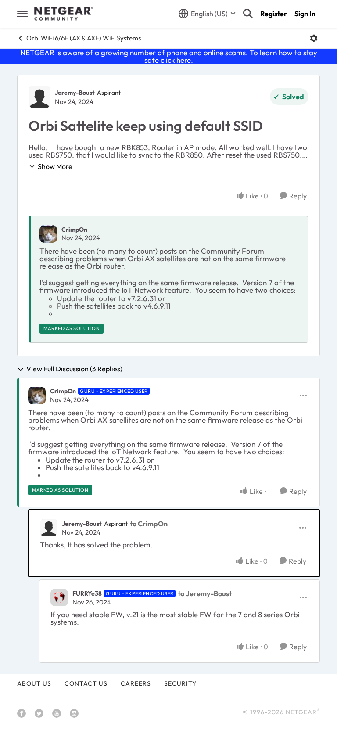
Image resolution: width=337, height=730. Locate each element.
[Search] (248, 13)
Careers (136, 683)
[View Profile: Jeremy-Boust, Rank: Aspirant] (39, 97)
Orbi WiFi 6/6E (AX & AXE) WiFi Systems (83, 38)
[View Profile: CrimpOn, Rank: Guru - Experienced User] (37, 395)
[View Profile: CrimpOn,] (48, 234)
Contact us (86, 683)
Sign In (304, 13)
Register (273, 13)
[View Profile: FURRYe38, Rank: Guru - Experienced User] (59, 597)
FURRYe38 (87, 593)
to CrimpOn (149, 523)
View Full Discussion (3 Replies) (74, 369)
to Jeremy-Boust (205, 593)
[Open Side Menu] (22, 13)
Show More (55, 166)
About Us (34, 683)
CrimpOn (74, 230)
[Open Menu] (314, 38)
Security (180, 683)
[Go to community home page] (63, 14)
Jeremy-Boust (75, 93)
